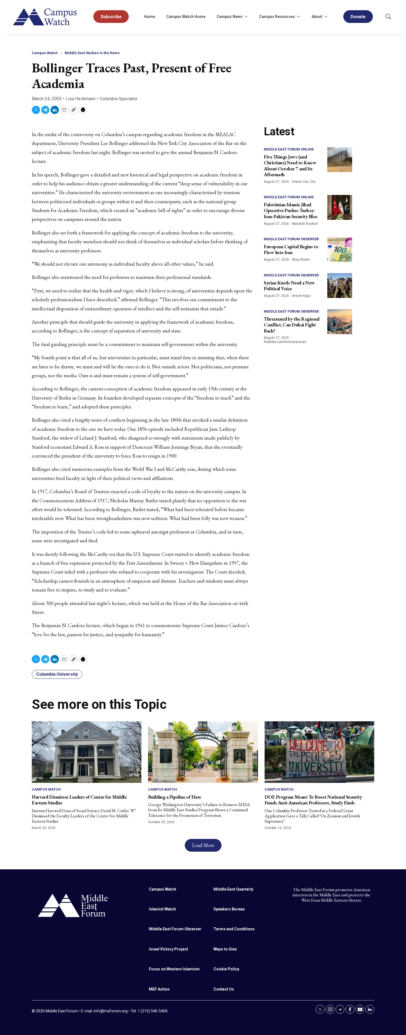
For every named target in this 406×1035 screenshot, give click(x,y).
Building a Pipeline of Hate (174, 797)
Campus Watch (45, 53)
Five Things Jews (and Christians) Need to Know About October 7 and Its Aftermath (290, 166)
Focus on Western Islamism (174, 969)
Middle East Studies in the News (92, 53)
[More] (246, 16)
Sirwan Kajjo (301, 296)
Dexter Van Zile (303, 182)
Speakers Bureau (229, 909)
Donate (358, 16)
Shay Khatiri (301, 260)
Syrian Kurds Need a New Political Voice (289, 285)
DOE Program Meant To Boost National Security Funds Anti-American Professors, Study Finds (313, 800)
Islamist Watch (162, 909)
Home (149, 16)
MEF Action (159, 989)
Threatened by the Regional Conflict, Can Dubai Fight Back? (291, 325)
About (317, 16)
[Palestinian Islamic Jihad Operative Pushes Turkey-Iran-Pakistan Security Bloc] (339, 207)
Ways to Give (225, 949)
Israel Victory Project (168, 949)
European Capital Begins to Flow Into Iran (291, 249)
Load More (203, 845)
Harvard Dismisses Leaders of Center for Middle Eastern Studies (79, 800)
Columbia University (57, 674)
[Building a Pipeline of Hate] (203, 752)
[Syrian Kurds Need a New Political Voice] (339, 285)
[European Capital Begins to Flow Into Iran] (339, 249)
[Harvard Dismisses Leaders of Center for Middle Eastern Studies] (86, 752)
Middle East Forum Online (289, 149)
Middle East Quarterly (233, 889)
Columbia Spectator (119, 98)
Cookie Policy (226, 969)
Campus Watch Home (185, 16)
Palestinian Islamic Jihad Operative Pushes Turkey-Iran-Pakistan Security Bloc (291, 210)
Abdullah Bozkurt (305, 224)
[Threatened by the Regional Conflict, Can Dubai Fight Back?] (339, 321)
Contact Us (223, 989)
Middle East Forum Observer (291, 239)
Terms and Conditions (234, 929)
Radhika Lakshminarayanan (285, 342)
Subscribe (111, 16)
